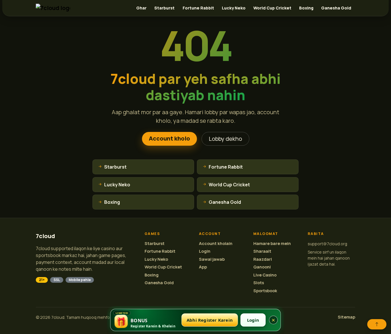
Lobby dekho (225, 139)
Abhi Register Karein (210, 320)
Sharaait (262, 251)
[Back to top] (376, 324)
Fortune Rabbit (198, 8)
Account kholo (169, 138)
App (203, 267)
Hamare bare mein (272, 243)
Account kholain (215, 243)
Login (204, 251)
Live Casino (265, 275)
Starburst (164, 8)
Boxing (306, 8)
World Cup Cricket (272, 8)
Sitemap (346, 317)
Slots (258, 282)
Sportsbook (265, 290)
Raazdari (262, 259)
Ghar (141, 8)
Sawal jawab (212, 259)
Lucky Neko (234, 8)
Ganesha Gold (336, 8)
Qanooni (262, 267)
